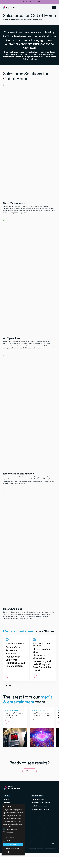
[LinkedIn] (53, 843)
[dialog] (13, 829)
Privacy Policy (32, 848)
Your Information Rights (50, 848)
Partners (7, 802)
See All (8, 686)
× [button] (22, 805)
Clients (6, 799)
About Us (7, 795)
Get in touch (29, 771)
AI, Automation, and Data (40, 809)
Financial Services (38, 799)
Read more (14, 826)
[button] (13, 852)
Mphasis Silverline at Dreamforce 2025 (29, 2)
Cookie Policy (40, 848)
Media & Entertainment (39, 806)
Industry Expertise (37, 795)
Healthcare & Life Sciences (41, 802)
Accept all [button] (13, 844)
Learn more (6, 622)
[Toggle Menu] (54, 7)
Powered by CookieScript (13, 853)
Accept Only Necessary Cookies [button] (13, 848)
